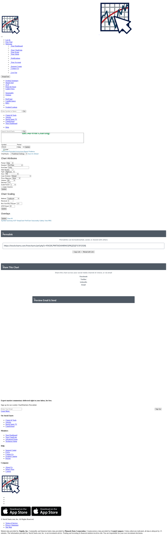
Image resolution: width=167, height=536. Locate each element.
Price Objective (6, 178)
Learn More (5, 411)
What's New (9, 469)
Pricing (8, 458)
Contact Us (14, 68)
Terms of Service (11, 523)
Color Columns (8, 187)
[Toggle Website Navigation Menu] (2, 36)
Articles (8, 117)
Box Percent (11, 203)
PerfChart (8, 99)
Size (2, 174)
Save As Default (33, 154)
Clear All (10, 218)
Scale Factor (5, 185)
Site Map (8, 527)
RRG (7, 103)
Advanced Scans (11, 439)
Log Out (13, 73)
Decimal (3, 182)
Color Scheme (5, 176)
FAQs (7, 452)
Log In (7, 40)
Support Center (16, 66)
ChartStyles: (5, 154)
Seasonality (9, 93)
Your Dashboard (16, 46)
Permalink (12, 151)
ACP (14, 221)
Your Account (15, 62)
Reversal (4, 201)
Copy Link (76, 252)
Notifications (15, 58)
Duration (4, 165)
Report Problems (29, 151)
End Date (4, 167)
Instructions (20, 151)
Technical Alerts (11, 441)
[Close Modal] (3, 232)
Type (2, 172)
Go (24, 111)
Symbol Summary (7, 221)
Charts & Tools (10, 115)
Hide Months (5, 170)
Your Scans (14, 52)
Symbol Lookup (11, 107)
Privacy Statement (11, 525)
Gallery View (44, 221)
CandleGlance (10, 101)
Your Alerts (14, 54)
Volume (3, 180)
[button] (8, 44)
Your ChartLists (16, 50)
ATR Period (5, 206)
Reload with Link (88, 252)
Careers (8, 471)
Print (3, 151)
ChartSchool (9, 121)
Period (3, 163)
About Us (8, 467)
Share (7, 151)
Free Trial (8, 42)
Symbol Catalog (11, 456)
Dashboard (11, 123)
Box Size (4, 203)
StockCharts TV (11, 119)
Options (8, 95)
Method (3, 198)
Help (7, 127)
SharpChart (5, 77)
